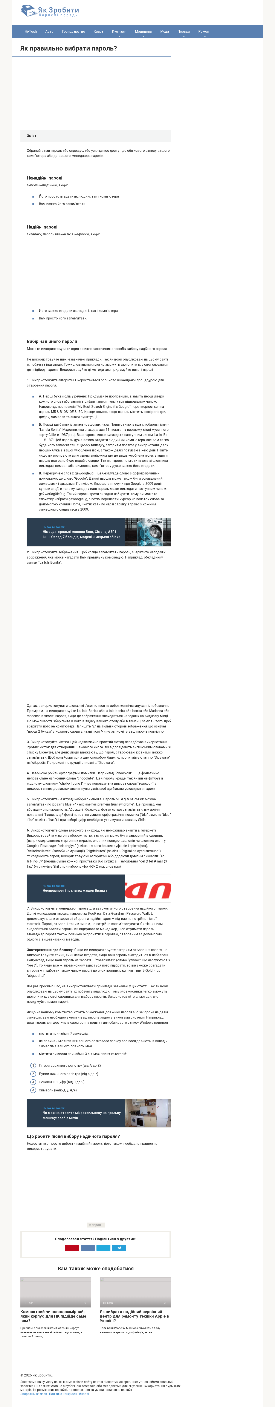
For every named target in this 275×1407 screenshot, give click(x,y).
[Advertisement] (63, 93)
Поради (183, 31)
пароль (97, 1225)
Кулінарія (119, 31)
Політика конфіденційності (69, 1394)
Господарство (73, 31)
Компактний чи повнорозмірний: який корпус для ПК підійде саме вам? (53, 1316)
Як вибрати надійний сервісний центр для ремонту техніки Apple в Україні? (134, 1316)
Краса (98, 31)
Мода (164, 31)
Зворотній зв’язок (33, 1394)
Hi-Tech (31, 31)
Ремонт (204, 31)
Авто (49, 31)
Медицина (143, 31)
